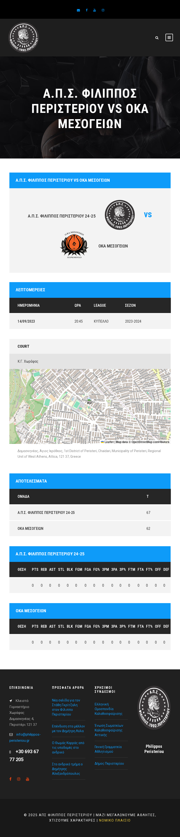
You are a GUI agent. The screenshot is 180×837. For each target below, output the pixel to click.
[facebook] (86, 10)
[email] (78, 10)
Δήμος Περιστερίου (109, 763)
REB (44, 569)
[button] (90, 401)
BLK (70, 569)
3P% (123, 569)
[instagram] (103, 10)
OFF (158, 569)
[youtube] (94, 10)
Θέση (22, 569)
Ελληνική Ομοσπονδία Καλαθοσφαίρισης (109, 708)
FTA (141, 569)
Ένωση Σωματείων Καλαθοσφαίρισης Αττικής (109, 730)
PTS (35, 569)
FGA (88, 569)
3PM (105, 569)
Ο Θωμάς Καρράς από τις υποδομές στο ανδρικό (68, 747)
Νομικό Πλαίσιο (115, 820)
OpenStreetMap (141, 442)
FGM (78, 569)
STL (61, 569)
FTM (131, 569)
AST (52, 569)
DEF (166, 569)
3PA (114, 569)
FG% (96, 569)
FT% (149, 569)
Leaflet (109, 442)
